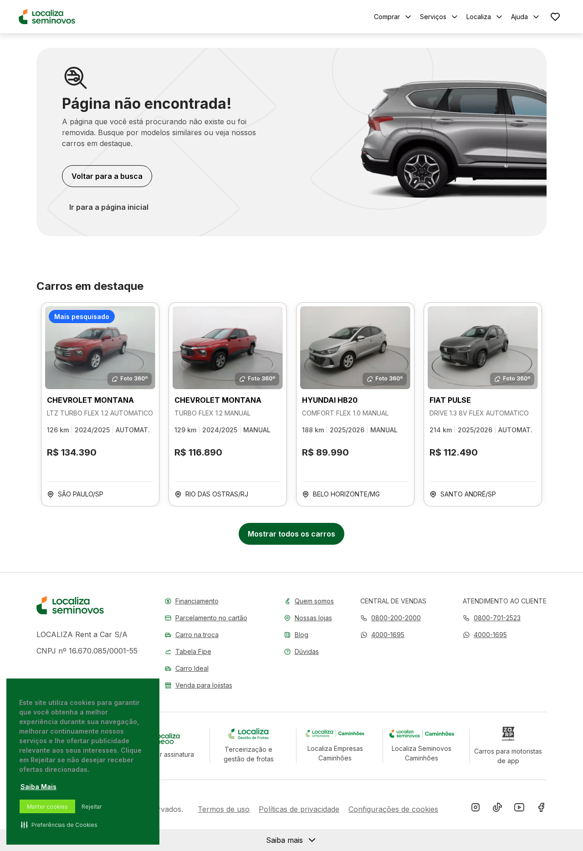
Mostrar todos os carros (291, 533)
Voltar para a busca (107, 176)
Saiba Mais (38, 786)
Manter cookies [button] (47, 806)
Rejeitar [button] (92, 806)
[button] (382, 634)
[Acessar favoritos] (555, 17)
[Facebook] (541, 809)
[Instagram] (475, 809)
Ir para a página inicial (108, 207)
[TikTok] (497, 809)
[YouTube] (519, 809)
